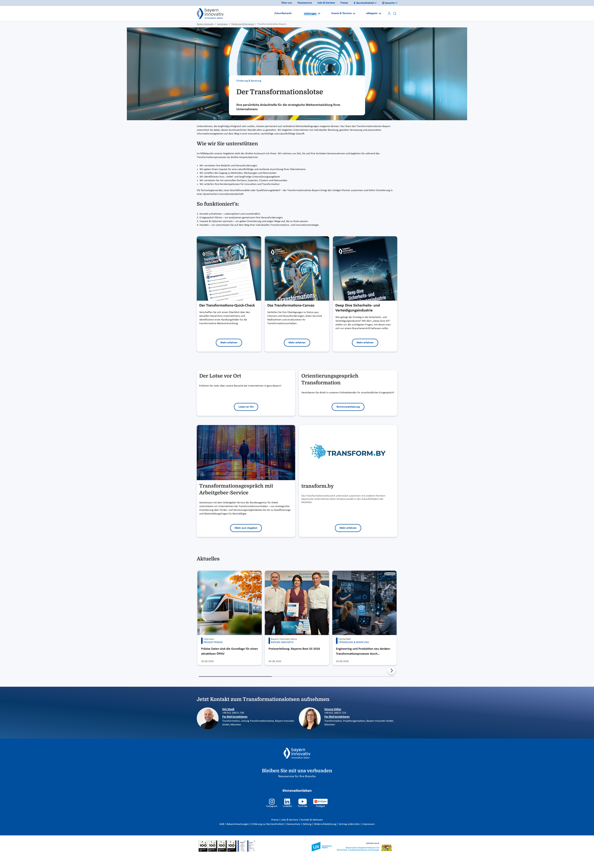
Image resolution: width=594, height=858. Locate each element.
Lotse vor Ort (246, 406)
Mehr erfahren (228, 342)
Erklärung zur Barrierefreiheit (267, 824)
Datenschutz (293, 824)
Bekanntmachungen (238, 824)
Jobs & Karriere (326, 2)
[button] (391, 670)
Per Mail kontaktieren (235, 716)
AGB (222, 824)
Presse (344, 2)
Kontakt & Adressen (312, 819)
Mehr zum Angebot (246, 528)
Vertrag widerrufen (349, 824)
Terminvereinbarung (348, 406)
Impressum (368, 824)
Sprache (390, 3)
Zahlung (307, 824)
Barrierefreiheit (365, 3)
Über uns (286, 2)
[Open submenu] (319, 13)
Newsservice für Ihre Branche (297, 776)
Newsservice (304, 2)
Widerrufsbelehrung (325, 824)
